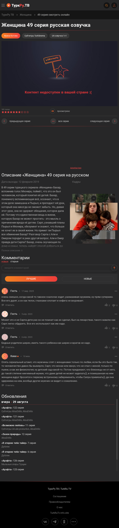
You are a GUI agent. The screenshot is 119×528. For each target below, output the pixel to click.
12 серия (16, 436)
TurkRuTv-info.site (59, 513)
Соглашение (59, 496)
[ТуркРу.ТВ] (18, 5)
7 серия (18, 445)
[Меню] (3, 5)
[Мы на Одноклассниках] (64, 521)
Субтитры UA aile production (15, 429)
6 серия (18, 453)
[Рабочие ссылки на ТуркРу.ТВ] (73, 521)
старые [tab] (14, 261)
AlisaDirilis (28, 411)
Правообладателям (59, 502)
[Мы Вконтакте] (45, 521)
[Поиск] (106, 5)
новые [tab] (4, 261)
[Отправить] (114, 268)
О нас (60, 507)
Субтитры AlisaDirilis (11, 411)
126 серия (13, 462)
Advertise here (75, 168)
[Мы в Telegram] (54, 521)
